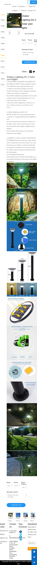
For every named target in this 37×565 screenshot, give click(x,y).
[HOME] (7, 4)
